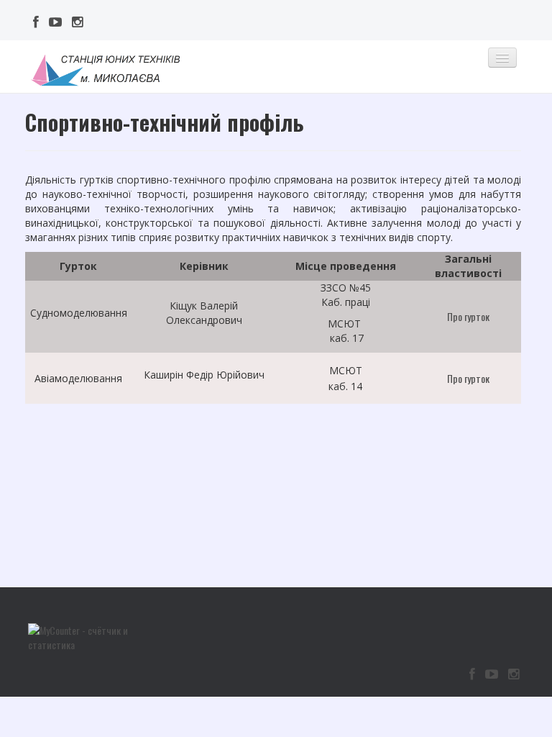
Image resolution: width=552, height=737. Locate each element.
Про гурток (469, 316)
